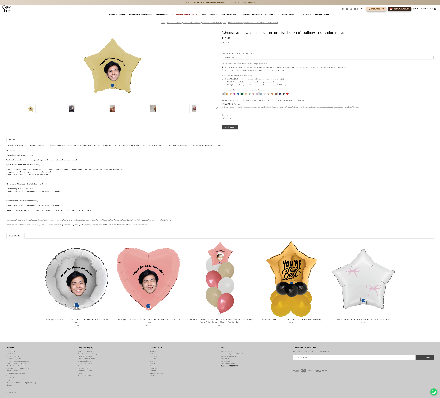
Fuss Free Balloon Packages (140, 14)
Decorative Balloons (229, 14)
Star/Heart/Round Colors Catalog (18, 368)
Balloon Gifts (270, 14)
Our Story (10, 375)
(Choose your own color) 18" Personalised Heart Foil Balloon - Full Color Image (148, 320)
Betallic (152, 361)
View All (152, 375)
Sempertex (154, 356)
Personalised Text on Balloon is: (238, 53)
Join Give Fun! (11, 378)
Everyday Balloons (162, 14)
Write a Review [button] (227, 43)
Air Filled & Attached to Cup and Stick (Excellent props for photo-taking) (252, 82)
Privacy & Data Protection (16, 373)
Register (424, 9)
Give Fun (153, 351)
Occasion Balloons (289, 14)
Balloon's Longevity (13, 359)
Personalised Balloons (185, 14)
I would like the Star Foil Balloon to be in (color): (243, 90)
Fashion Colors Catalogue (16, 363)
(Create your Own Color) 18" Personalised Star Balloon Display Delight (291, 319)
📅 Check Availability (399, 9)
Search (362, 9)
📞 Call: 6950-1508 (376, 9)
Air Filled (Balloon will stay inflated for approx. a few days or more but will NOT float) (255, 85)
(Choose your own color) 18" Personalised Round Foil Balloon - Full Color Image (76, 320)
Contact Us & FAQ (13, 356)
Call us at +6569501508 (229, 366)
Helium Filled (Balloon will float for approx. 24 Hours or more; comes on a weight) (254, 79)
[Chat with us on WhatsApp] (433, 391)
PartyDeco (154, 368)
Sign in (415, 9)
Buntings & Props (322, 14)
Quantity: (225, 115)
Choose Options (77, 281)
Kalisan (152, 363)
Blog (8, 380)
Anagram (153, 359)
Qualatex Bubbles (156, 373)
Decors (306, 14)
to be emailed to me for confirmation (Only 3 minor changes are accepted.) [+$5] (254, 70)
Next (216, 107)
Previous (8, 107)
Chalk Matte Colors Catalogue (17, 361)
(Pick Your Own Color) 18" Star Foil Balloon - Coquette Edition (363, 319)
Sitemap (9, 385)
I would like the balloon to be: (237, 75)
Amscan (153, 371)
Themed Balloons (207, 14)
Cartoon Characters (251, 14)
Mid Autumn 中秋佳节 (117, 14)
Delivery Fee (10, 351)
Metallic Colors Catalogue (16, 366)
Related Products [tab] (15, 236)
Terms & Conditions (13, 371)
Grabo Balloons (155, 354)
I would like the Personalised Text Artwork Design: (244, 64)
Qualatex (153, 366)
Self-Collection (11, 354)
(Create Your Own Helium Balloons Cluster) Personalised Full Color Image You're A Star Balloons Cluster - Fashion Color (220, 320)
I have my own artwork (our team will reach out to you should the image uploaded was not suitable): (263, 100)
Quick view (75, 277)
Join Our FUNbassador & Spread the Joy (21, 383)
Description (13, 139)
